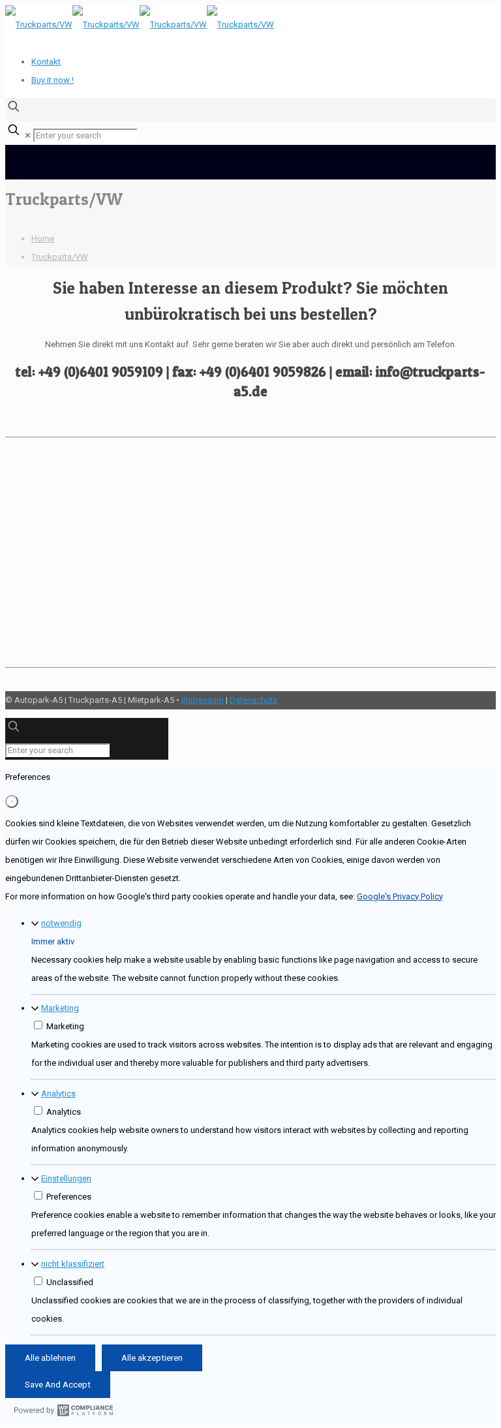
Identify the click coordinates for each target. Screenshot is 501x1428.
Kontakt (46, 62)
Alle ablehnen (50, 1358)
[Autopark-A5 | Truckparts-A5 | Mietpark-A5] (139, 24)
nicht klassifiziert (72, 1264)
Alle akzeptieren (152, 1358)
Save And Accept (58, 1384)
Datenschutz (253, 700)
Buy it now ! (52, 80)
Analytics (58, 1093)
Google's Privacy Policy (400, 896)
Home (42, 238)
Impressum (202, 700)
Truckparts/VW (59, 257)
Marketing (60, 1008)
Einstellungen (66, 1178)
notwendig (61, 923)
